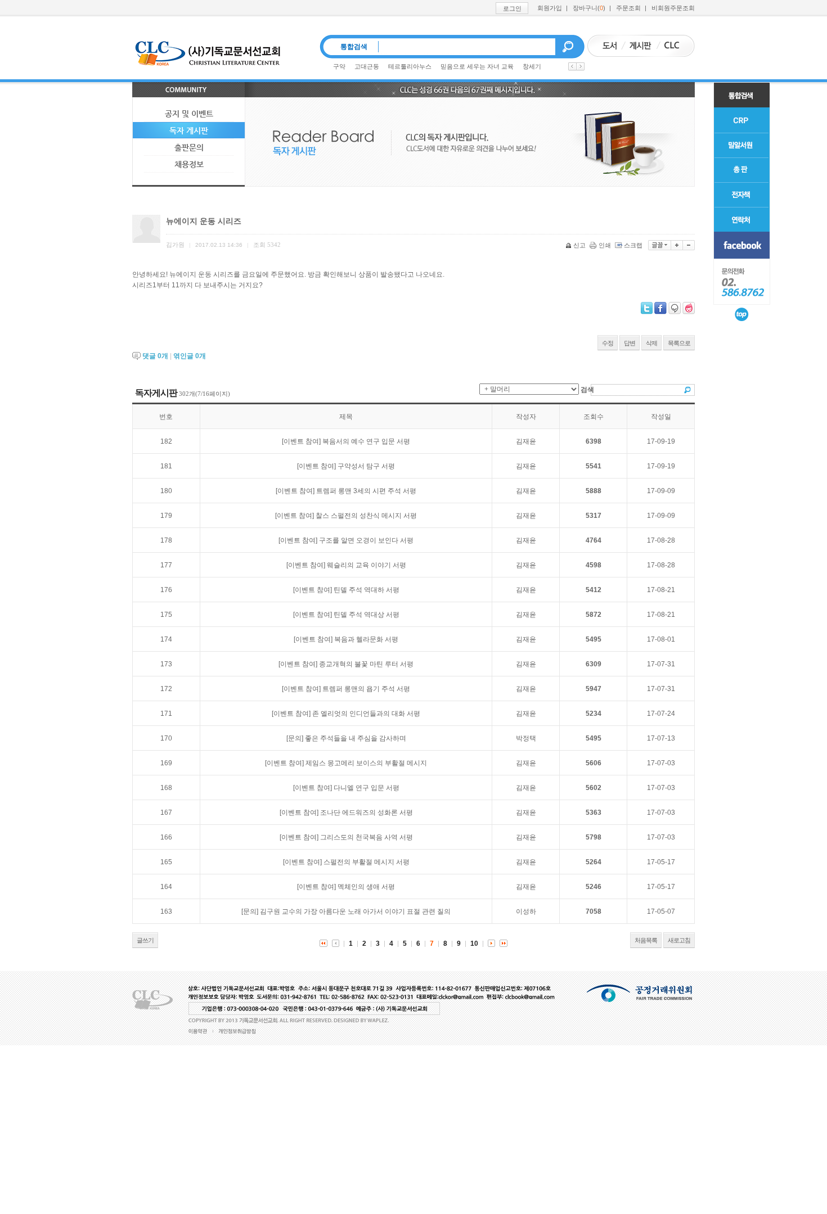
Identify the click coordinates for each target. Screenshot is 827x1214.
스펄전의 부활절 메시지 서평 (366, 862)
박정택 (526, 738)
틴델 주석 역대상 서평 (366, 615)
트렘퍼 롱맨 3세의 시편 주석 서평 (366, 491)
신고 (579, 245)
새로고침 (679, 940)
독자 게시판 (188, 130)
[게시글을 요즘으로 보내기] (688, 308)
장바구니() (589, 7)
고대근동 (366, 66)
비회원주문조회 (673, 7)
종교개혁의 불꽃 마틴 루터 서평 (366, 664)
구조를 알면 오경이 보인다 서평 (366, 540)
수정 (607, 343)
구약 (339, 66)
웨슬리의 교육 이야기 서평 (366, 565)
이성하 (526, 911)
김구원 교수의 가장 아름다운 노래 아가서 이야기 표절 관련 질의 (355, 911)
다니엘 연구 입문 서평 (366, 788)
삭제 (651, 343)
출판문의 (189, 147)
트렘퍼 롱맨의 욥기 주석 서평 (366, 689)
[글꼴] (659, 245)
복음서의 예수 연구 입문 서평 (366, 441)
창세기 (532, 66)
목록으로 (679, 343)
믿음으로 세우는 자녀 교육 (477, 66)
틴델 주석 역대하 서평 (366, 590)
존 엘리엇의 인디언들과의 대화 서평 (366, 713)
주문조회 (628, 7)
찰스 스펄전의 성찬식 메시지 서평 (366, 516)
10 (474, 943)
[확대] (677, 245)
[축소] (689, 245)
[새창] (742, 245)
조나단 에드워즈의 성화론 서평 (366, 812)
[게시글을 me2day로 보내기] (674, 308)
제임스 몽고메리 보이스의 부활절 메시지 (366, 763)
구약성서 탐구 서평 (366, 466)
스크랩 (633, 245)
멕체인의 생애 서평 (366, 887)
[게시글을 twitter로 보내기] (647, 308)
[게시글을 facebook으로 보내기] (660, 308)
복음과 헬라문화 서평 (366, 639)
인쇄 (605, 245)
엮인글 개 (189, 356)
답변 (629, 343)
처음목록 (646, 940)
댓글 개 (155, 356)
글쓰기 (145, 940)
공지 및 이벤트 (189, 113)
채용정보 (189, 164)
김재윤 (526, 441)
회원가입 (549, 7)
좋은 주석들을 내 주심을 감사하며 (355, 738)
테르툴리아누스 (410, 66)
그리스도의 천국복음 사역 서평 (366, 837)
